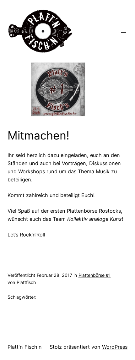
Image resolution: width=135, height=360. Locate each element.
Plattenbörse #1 (94, 275)
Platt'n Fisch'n (25, 347)
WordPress (114, 347)
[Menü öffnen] (123, 31)
